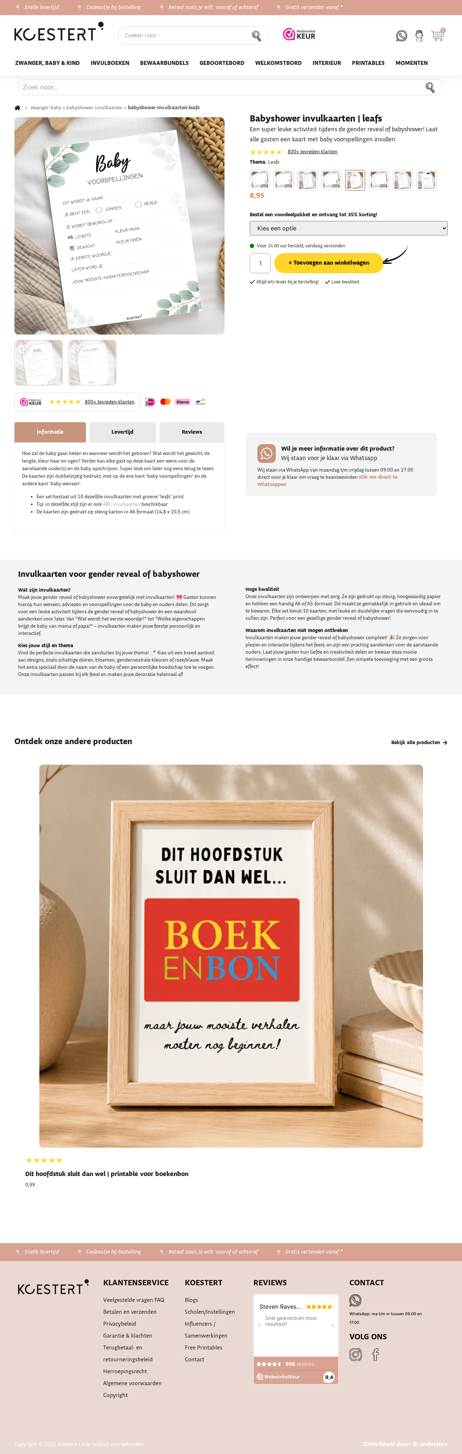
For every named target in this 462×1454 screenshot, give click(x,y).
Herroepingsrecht (125, 1371)
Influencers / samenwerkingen (206, 1330)
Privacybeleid (119, 1324)
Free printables (203, 1347)
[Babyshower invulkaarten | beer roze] (284, 179)
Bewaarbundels (164, 63)
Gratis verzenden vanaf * (314, 7)
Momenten (412, 63)
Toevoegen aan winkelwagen (331, 263)
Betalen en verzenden (130, 1312)
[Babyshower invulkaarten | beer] (260, 179)
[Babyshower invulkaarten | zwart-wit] (427, 180)
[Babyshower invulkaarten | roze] (403, 180)
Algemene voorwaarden (132, 1383)
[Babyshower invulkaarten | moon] (379, 179)
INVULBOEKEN (110, 63)
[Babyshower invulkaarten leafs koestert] (119, 226)
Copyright (115, 1395)
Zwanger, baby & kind (47, 63)
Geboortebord (222, 63)
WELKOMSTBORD (278, 63)
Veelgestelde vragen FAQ (134, 1300)
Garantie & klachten (127, 1336)
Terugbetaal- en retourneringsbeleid (128, 1353)
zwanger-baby (46, 108)
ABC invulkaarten (121, 504)
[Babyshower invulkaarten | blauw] (307, 180)
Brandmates (430, 1444)
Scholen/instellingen (210, 1312)
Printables (368, 63)
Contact (194, 1359)
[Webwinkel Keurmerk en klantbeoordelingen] (299, 38)
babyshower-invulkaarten (94, 108)
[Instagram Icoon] (355, 1354)
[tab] (50, 432)
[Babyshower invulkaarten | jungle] (331, 179)
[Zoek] (258, 35)
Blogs (191, 1300)
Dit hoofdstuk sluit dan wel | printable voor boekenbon (106, 1174)
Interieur (327, 63)
